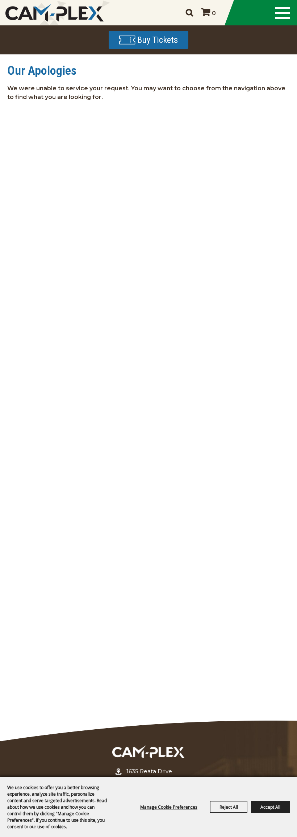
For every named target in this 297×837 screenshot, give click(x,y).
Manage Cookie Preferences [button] (168, 807)
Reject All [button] (228, 807)
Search (189, 12)
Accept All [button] (270, 807)
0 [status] (214, 13)
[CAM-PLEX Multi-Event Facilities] (54, 13)
